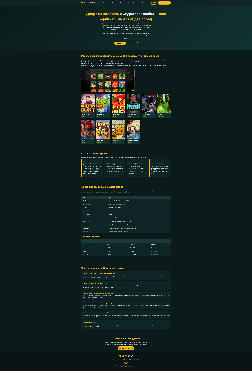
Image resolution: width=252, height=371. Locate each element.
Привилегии (115, 2)
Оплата (135, 2)
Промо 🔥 (101, 2)
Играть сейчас (120, 43)
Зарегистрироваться (126, 348)
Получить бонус (132, 42)
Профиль (153, 2)
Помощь (144, 2)
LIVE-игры (108, 2)
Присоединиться (164, 2)
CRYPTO (88, 3)
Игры (139, 2)
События (129, 2)
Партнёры (122, 2)
